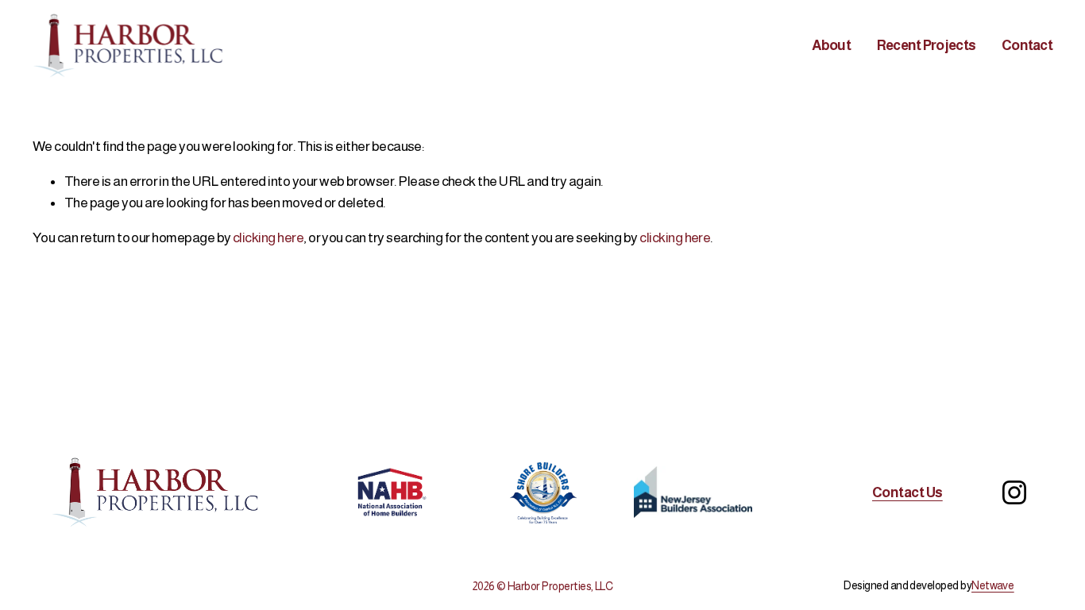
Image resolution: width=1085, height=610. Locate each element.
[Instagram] (1014, 492)
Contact (1027, 45)
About (831, 45)
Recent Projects (926, 45)
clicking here (268, 237)
